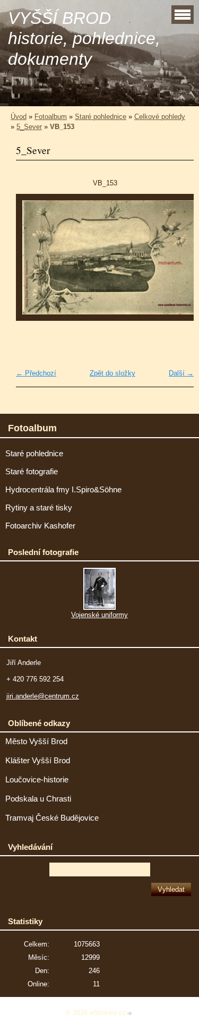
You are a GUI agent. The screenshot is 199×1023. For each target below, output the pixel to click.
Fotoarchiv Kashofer (40, 526)
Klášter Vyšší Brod (37, 760)
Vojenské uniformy (99, 615)
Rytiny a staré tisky (38, 508)
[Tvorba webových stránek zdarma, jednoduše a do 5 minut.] (130, 1013)
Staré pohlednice (100, 117)
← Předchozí (36, 373)
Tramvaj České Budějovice (52, 818)
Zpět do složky (112, 373)
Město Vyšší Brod (36, 741)
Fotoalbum (50, 117)
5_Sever (29, 127)
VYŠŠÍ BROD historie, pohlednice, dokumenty (84, 38)
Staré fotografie (31, 471)
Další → (181, 373)
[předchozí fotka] (33, 262)
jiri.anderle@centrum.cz (42, 696)
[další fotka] (176, 262)
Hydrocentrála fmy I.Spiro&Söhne (63, 489)
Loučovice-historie (36, 779)
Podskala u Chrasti (38, 799)
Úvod (19, 117)
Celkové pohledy (159, 117)
